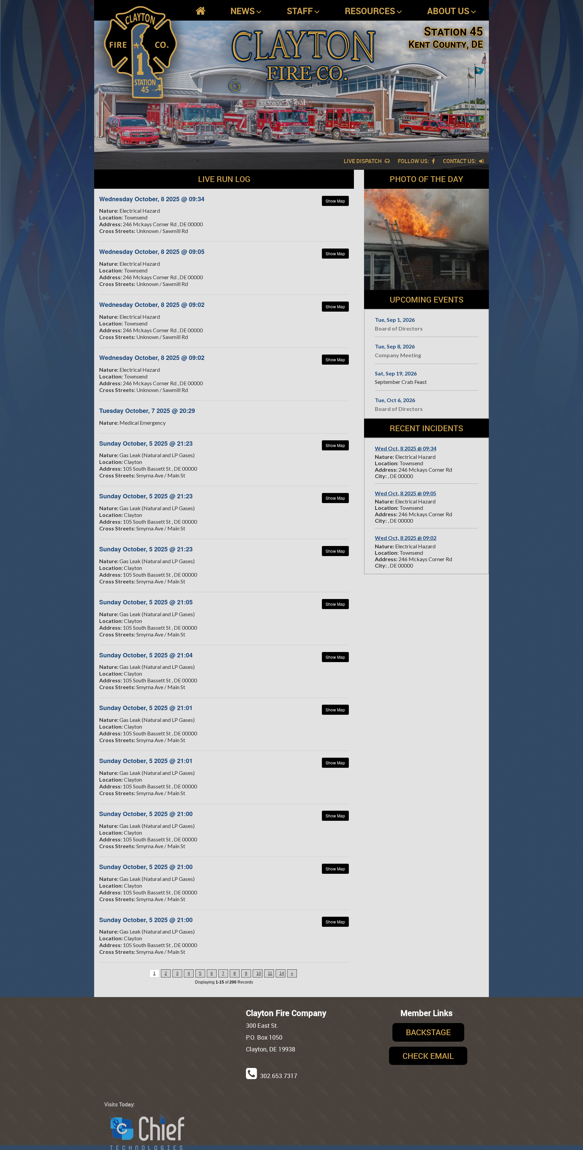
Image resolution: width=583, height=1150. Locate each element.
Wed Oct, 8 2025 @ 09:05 (405, 493)
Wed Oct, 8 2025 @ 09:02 (405, 537)
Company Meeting (398, 355)
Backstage (428, 1032)
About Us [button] (448, 11)
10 (258, 973)
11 (270, 973)
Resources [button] (370, 11)
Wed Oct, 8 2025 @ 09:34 (405, 448)
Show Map (335, 201)
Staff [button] (300, 11)
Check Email (428, 1055)
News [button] (242, 11)
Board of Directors (399, 328)
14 (281, 973)
